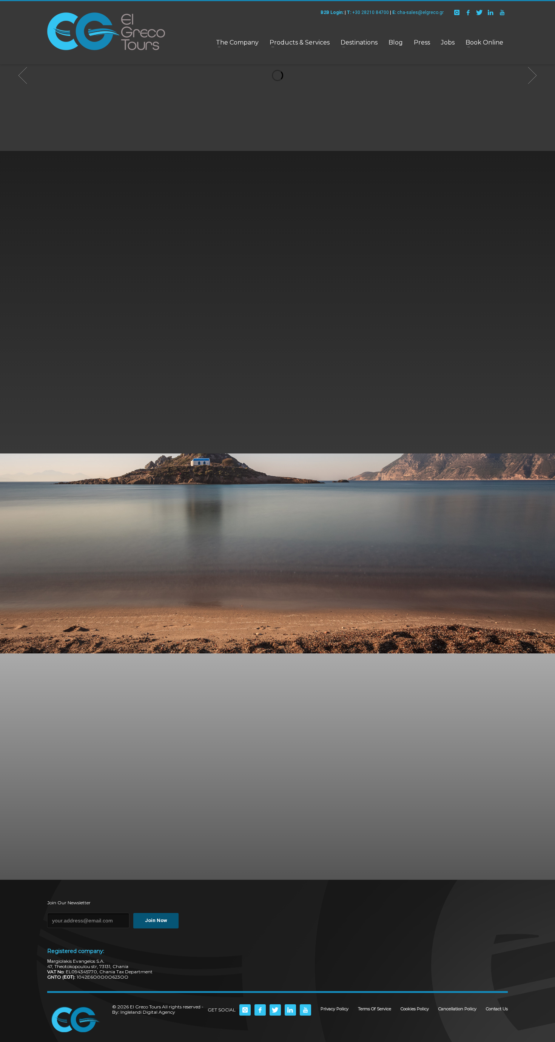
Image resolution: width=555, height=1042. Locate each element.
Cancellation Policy (457, 1008)
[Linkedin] (490, 12)
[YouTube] (502, 12)
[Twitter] (479, 12)
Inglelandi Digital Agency (147, 1012)
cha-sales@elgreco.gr (418, 12)
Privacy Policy (334, 1008)
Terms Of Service (374, 1008)
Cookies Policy (415, 1008)
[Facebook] (468, 12)
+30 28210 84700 (368, 12)
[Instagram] (456, 12)
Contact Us (497, 1008)
